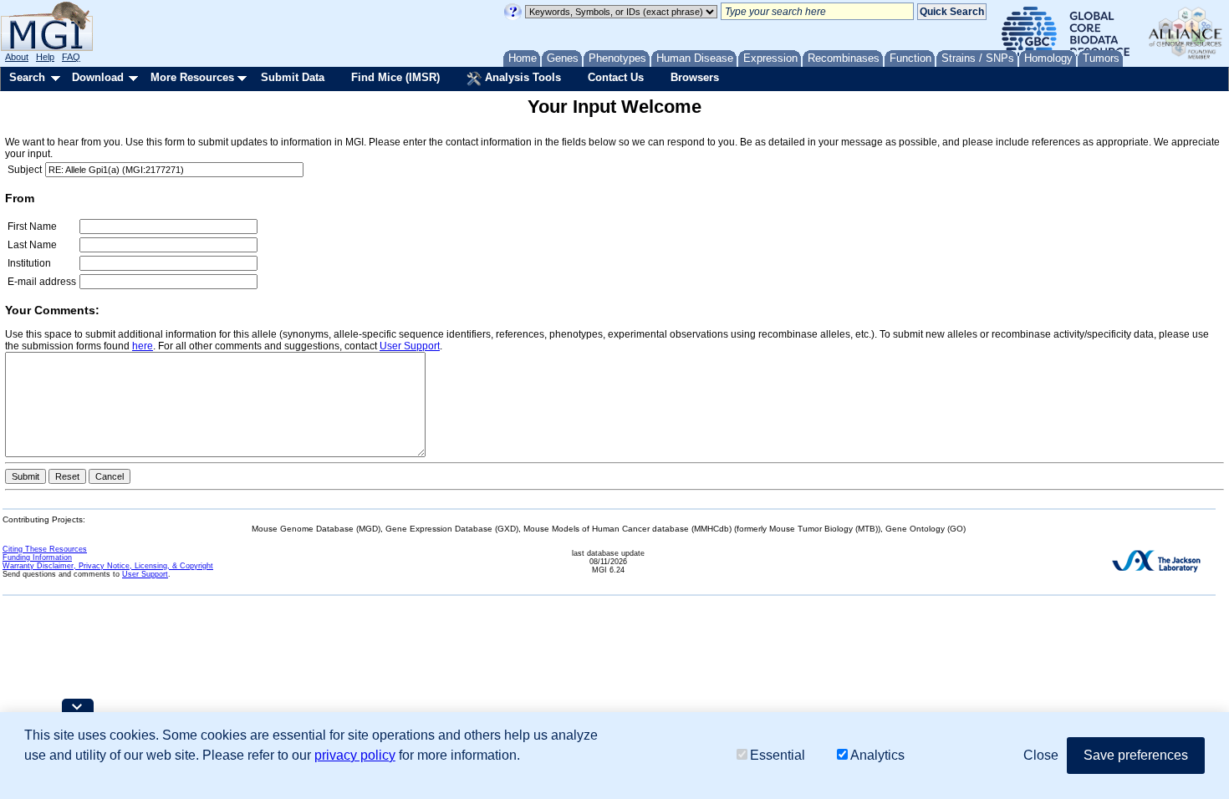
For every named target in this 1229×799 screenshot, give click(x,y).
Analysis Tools (521, 77)
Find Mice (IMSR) (395, 77)
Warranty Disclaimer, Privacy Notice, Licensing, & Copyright (108, 566)
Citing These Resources (45, 549)
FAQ (71, 57)
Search (27, 77)
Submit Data (292, 77)
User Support (410, 346)
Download (98, 77)
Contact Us (616, 77)
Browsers (695, 77)
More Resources (192, 77)
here (142, 346)
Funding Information (37, 557)
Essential (777, 755)
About (16, 57)
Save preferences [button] (1136, 755)
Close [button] (1040, 755)
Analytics (877, 755)
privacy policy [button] (354, 755)
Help (45, 57)
